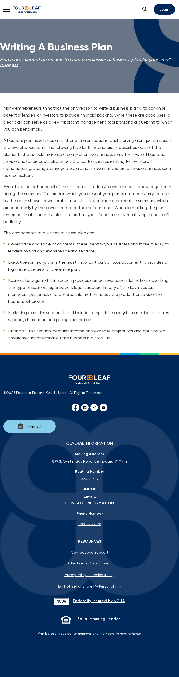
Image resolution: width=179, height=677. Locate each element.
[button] (145, 9)
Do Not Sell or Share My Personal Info (89, 586)
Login (164, 9)
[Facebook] (75, 407)
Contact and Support (89, 552)
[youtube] (103, 407)
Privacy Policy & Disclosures (88, 575)
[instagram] (94, 407)
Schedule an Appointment (89, 563)
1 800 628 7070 (89, 524)
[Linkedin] (85, 407)
